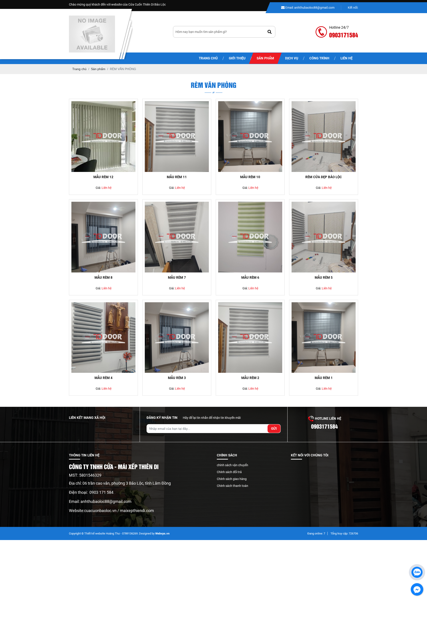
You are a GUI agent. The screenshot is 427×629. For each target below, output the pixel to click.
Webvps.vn (162, 533)
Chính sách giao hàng (232, 479)
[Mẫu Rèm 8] (103, 237)
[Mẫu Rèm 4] (103, 337)
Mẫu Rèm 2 (250, 378)
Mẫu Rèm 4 (104, 378)
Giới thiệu (237, 58)
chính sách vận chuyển (232, 465)
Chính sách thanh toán (232, 486)
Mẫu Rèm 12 (103, 177)
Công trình (319, 58)
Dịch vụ (291, 58)
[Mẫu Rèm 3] (177, 337)
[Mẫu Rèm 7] (177, 237)
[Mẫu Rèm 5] (324, 237)
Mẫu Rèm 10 (250, 177)
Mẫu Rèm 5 (324, 278)
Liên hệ (346, 58)
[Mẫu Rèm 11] (177, 136)
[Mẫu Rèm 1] (324, 337)
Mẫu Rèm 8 (104, 278)
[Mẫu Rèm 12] (103, 136)
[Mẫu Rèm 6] (250, 237)
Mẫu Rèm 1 (324, 378)
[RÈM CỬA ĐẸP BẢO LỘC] (324, 136)
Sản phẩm (265, 58)
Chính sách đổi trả (229, 472)
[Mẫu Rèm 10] (250, 136)
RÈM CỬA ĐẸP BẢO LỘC (323, 177)
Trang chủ (208, 58)
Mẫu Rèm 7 (177, 278)
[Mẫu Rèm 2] (250, 337)
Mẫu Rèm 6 (250, 278)
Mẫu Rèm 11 (177, 177)
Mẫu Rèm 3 (177, 378)
